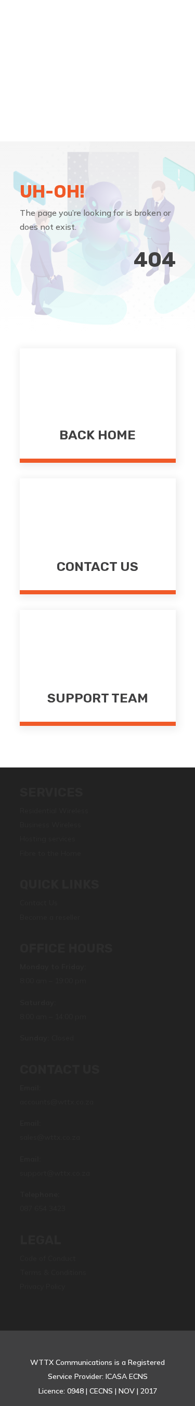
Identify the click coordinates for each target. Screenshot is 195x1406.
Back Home (97, 434)
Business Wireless (50, 824)
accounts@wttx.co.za (57, 1101)
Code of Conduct (48, 1258)
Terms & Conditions (53, 1272)
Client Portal (97, 54)
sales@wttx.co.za (50, 1137)
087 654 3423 (43, 1208)
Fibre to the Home (50, 853)
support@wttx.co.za (55, 1173)
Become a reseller (50, 917)
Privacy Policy (42, 1286)
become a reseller (98, 80)
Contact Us (97, 566)
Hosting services (47, 838)
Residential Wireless (54, 810)
